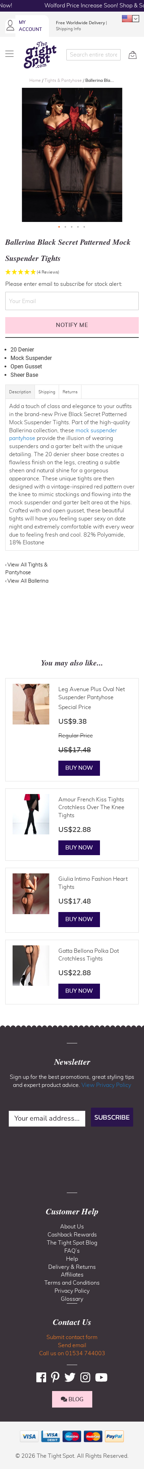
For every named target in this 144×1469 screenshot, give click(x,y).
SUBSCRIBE (112, 1117)
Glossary (72, 1299)
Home (35, 80)
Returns (70, 392)
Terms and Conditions (72, 1283)
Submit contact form (72, 1337)
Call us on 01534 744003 (72, 1353)
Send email (72, 1345)
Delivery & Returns (72, 1267)
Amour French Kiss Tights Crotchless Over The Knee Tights (91, 808)
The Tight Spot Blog (72, 1243)
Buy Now (79, 768)
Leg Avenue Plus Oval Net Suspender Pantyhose (91, 693)
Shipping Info (68, 29)
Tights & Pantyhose (63, 80)
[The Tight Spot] (40, 55)
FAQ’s (72, 1251)
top (8, 1428)
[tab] (20, 395)
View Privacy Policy (106, 1085)
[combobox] (93, 54)
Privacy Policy (72, 1291)
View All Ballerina (28, 581)
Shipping (46, 392)
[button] (130, 18)
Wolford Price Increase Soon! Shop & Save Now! (72, 5)
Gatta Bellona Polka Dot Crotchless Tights (88, 955)
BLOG (75, 1399)
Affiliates (72, 1275)
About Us (72, 1226)
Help (72, 1259)
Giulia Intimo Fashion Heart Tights (93, 883)
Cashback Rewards (72, 1235)
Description (20, 392)
